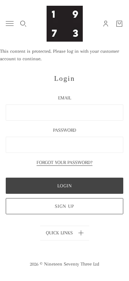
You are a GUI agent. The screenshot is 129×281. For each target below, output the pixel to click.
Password (64, 130)
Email (64, 97)
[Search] (23, 24)
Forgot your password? (64, 162)
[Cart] (119, 24)
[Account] (106, 24)
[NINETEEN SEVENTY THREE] (65, 24)
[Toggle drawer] (10, 23)
